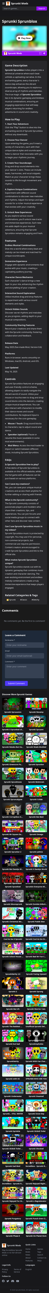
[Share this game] (44, 53)
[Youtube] (17, 1281)
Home (28, 1249)
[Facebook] (3, 1281)
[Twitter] (8, 1281)
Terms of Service (17, 1270)
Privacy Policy (5, 1270)
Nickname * (10, 640)
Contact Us (41, 1258)
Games (40, 1249)
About (28, 1258)
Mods (28, 1252)
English (29, 1269)
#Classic (23, 600)
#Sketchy (35, 600)
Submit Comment (16, 683)
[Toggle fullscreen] (40, 53)
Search (41, 8)
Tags (39, 1252)
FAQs (39, 1260)
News (28, 1255)
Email (7, 651)
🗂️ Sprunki (11, 600)
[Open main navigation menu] (3, 3)
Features (29, 1260)
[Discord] (12, 1281)
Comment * (10, 661)
